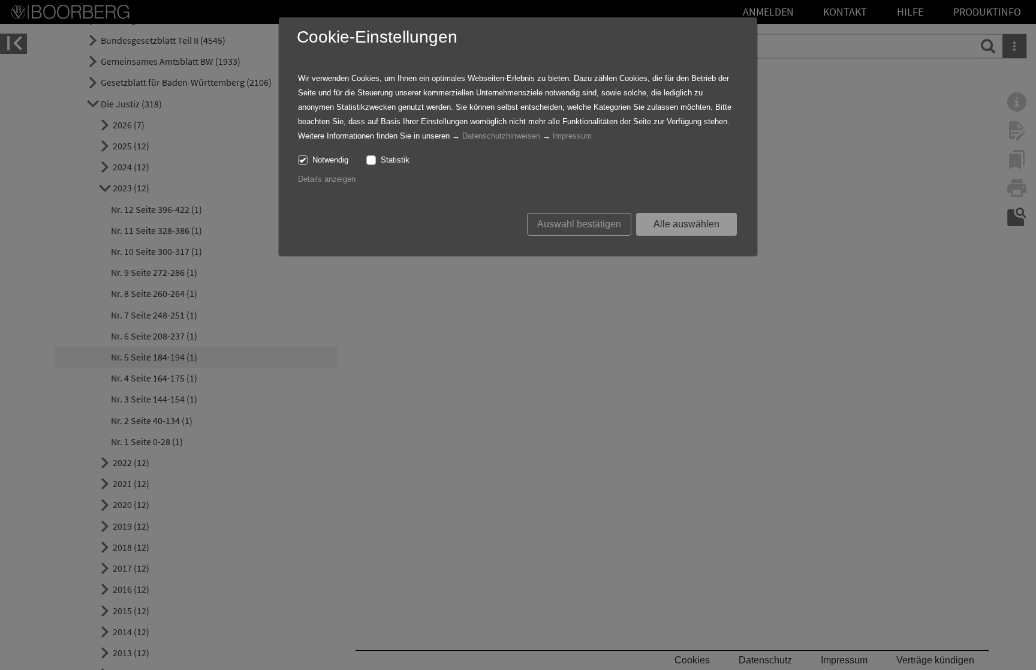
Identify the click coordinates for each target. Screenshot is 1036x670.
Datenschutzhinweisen (501, 135)
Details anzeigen (327, 179)
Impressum (572, 135)
